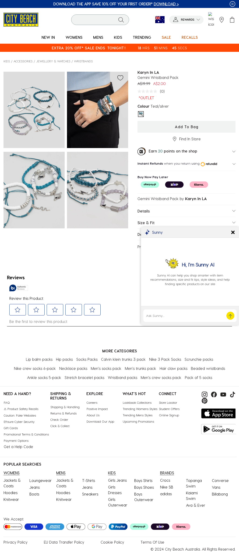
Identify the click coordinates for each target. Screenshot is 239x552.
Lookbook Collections (137, 402)
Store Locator (168, 402)
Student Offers (169, 408)
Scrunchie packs (199, 359)
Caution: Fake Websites (20, 415)
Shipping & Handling (65, 407)
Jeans (34, 487)
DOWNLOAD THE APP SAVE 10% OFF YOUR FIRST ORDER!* (116, 4)
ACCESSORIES (23, 61)
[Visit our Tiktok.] (231, 394)
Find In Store (190, 139)
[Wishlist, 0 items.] (211, 19)
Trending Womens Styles (140, 408)
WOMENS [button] (74, 37)
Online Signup (169, 415)
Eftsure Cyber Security (19, 421)
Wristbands (83, 61)
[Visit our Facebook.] (213, 394)
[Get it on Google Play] (218, 429)
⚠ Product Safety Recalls (21, 408)
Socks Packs (87, 359)
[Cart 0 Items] (232, 20)
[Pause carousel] (232, 4)
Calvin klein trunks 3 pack (123, 359)
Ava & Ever (195, 505)
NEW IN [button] (48, 37)
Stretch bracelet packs (84, 377)
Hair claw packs (173, 368)
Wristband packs (122, 377)
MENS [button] (98, 37)
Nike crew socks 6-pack (35, 368)
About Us (93, 415)
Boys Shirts (143, 480)
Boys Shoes (144, 487)
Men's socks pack (106, 368)
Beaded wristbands (208, 368)
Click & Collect (60, 426)
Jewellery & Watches (53, 61)
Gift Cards (11, 428)
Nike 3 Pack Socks (165, 359)
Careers (92, 402)
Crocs (165, 480)
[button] (186, 20)
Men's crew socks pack (161, 377)
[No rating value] (148, 91)
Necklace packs (73, 368)
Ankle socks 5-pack (44, 377)
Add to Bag (186, 126)
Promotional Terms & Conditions (26, 434)
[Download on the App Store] (218, 413)
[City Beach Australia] (21, 19)
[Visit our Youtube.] (222, 394)
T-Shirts (88, 480)
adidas (166, 494)
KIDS (7, 61)
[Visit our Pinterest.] (203, 400)
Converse (220, 480)
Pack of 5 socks (198, 377)
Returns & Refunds (63, 413)
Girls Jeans (117, 480)
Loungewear (40, 480)
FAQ (7, 402)
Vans (216, 487)
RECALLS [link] (190, 37)
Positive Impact (97, 408)
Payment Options (16, 440)
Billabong (220, 494)
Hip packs (64, 359)
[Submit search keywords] (121, 20)
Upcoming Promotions (138, 421)
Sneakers (90, 494)
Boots (34, 494)
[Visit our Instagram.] (204, 394)
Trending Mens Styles (137, 415)
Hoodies (11, 492)
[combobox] (100, 19)
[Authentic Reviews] (18, 287)
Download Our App (100, 421)
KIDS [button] (118, 37)
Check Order (59, 419)
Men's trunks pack (140, 368)
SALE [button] (166, 37)
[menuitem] (48, 37)
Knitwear (11, 499)
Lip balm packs (39, 359)
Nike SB (166, 487)
